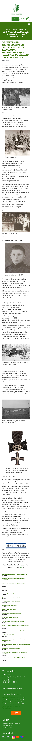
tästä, (22, 565)
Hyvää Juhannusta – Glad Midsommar (11, 601)
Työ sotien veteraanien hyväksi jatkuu (11, 597)
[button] (29, 24)
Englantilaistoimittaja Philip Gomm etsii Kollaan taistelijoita (16, 644)
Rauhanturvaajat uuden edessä (9, 609)
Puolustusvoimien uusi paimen (9, 605)
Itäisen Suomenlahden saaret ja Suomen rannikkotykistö (15, 574)
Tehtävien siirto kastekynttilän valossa (11, 589)
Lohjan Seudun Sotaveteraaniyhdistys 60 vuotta (13, 621)
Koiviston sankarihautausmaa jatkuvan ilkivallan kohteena (15, 630)
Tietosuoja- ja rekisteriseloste (11, 723)
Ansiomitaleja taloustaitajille (8, 593)
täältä (21, 567)
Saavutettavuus (7, 725)
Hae (15, 19)
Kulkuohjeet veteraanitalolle (11, 685)
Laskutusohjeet (7, 727)
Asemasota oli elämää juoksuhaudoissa (11, 648)
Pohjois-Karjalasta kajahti (8, 634)
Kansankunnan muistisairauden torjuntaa (11, 613)
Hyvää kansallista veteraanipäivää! (10, 617)
